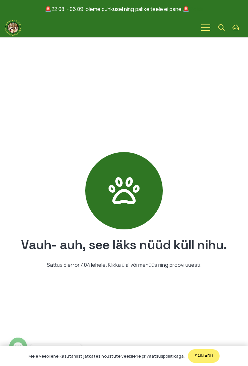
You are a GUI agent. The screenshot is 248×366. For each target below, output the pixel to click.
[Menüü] (205, 28)
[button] (221, 28)
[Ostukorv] (236, 27)
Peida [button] (196, 9)
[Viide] (13, 28)
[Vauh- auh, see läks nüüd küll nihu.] (124, 190)
